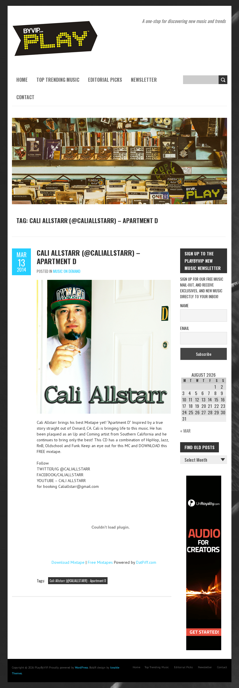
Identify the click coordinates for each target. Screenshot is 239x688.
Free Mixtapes (100, 562)
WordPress (81, 667)
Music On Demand (66, 271)
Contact (25, 97)
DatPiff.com (146, 562)
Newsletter (144, 79)
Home (22, 79)
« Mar (185, 430)
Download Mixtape (68, 562)
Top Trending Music (57, 79)
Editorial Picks (105, 79)
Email (184, 328)
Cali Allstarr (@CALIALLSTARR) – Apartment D (88, 256)
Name (184, 305)
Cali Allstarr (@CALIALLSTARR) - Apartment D (78, 580)
